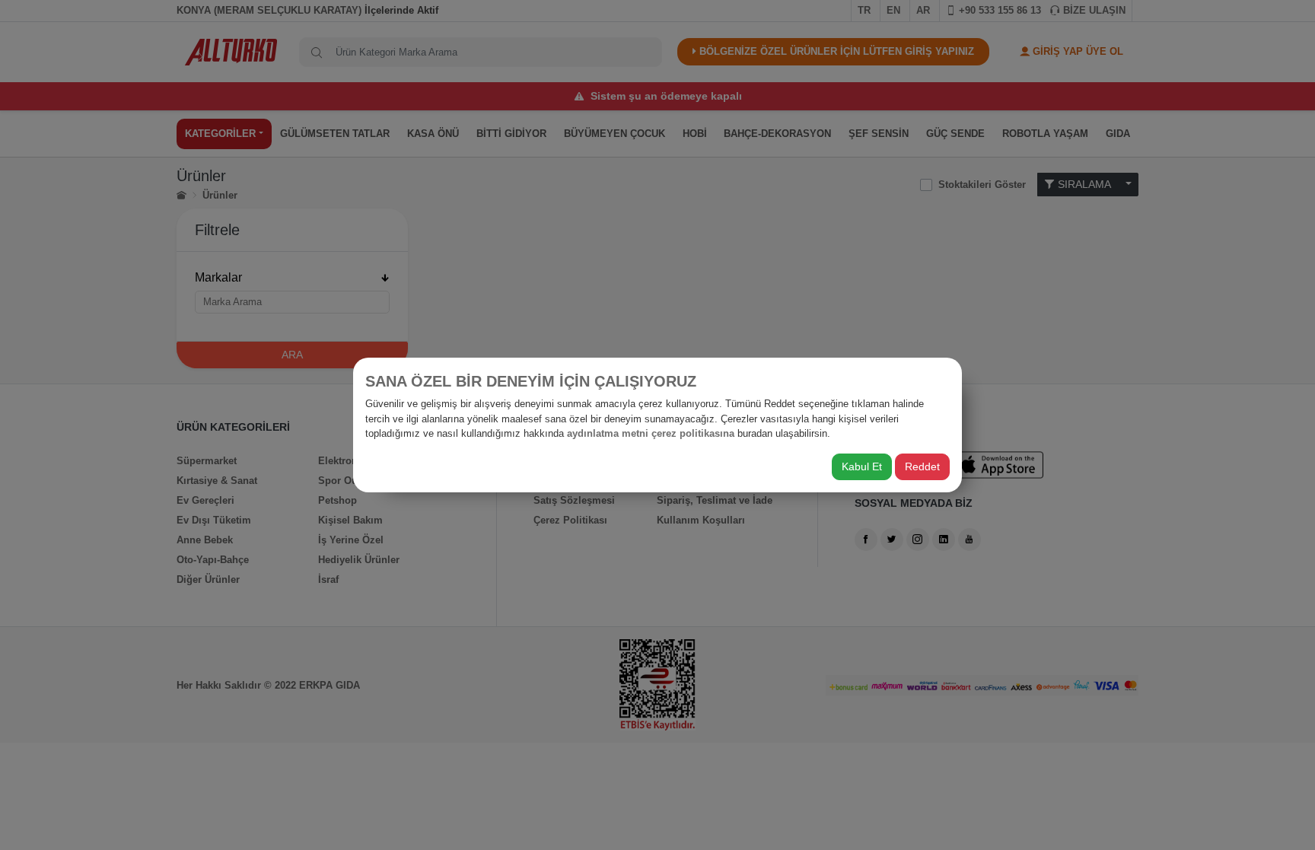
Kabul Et (862, 466)
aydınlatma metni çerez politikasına (650, 433)
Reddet (922, 466)
